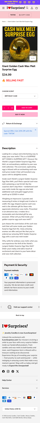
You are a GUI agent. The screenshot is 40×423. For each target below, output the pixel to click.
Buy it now (20, 114)
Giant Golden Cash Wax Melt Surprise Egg (20, 21)
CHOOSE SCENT (8, 91)
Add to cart (27, 108)
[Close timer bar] (38, 2)
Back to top (20, 315)
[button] (36, 8)
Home (4, 21)
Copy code (25, 15)
